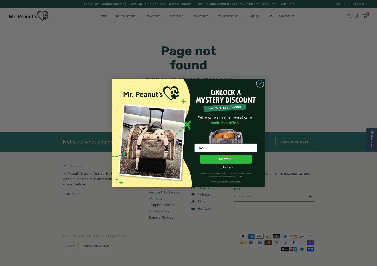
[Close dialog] (260, 83)
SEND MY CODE (226, 159)
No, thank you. (226, 167)
